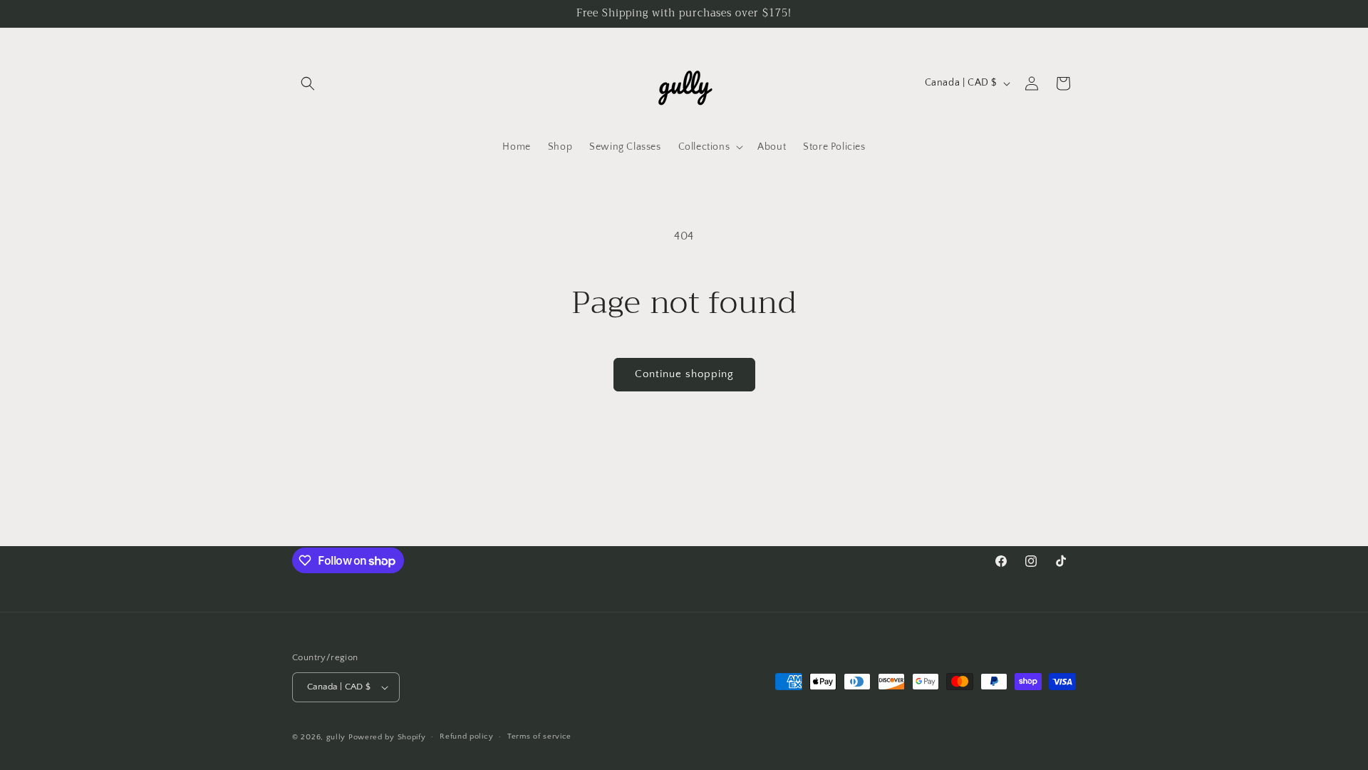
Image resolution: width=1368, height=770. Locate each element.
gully (336, 737)
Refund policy (466, 736)
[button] (307, 83)
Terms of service (539, 736)
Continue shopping (684, 374)
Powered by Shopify (387, 737)
